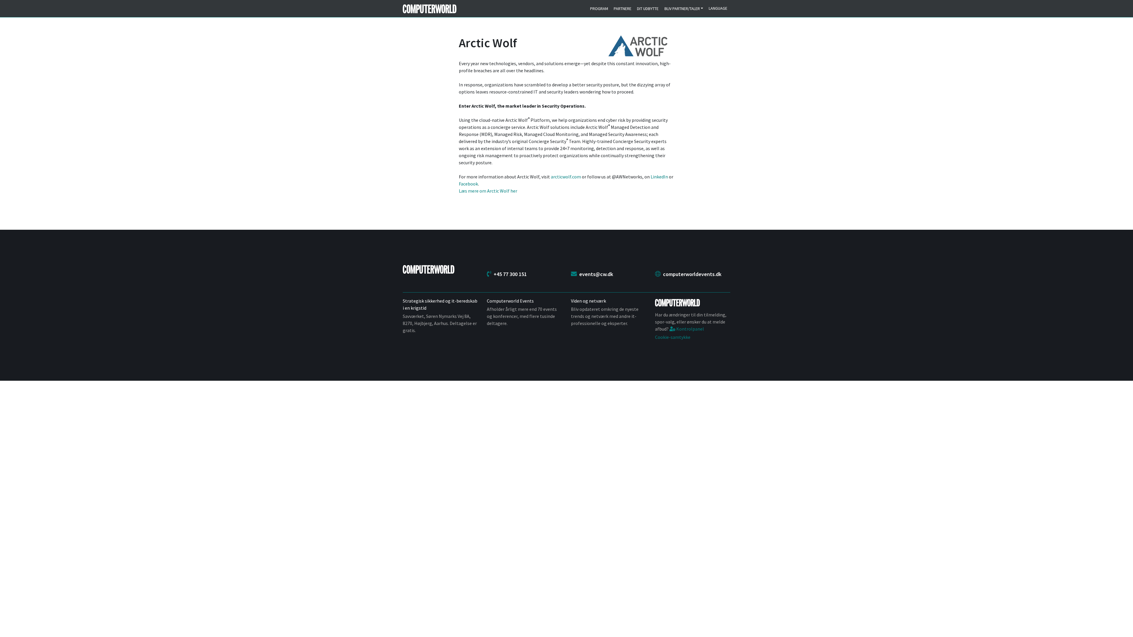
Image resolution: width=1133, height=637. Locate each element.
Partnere (622, 8)
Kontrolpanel (689, 329)
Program (599, 8)
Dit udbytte (648, 8)
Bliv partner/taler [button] (682, 8)
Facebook (468, 184)
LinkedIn (659, 177)
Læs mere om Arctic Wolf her (488, 191)
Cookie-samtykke (672, 337)
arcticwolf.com (566, 177)
